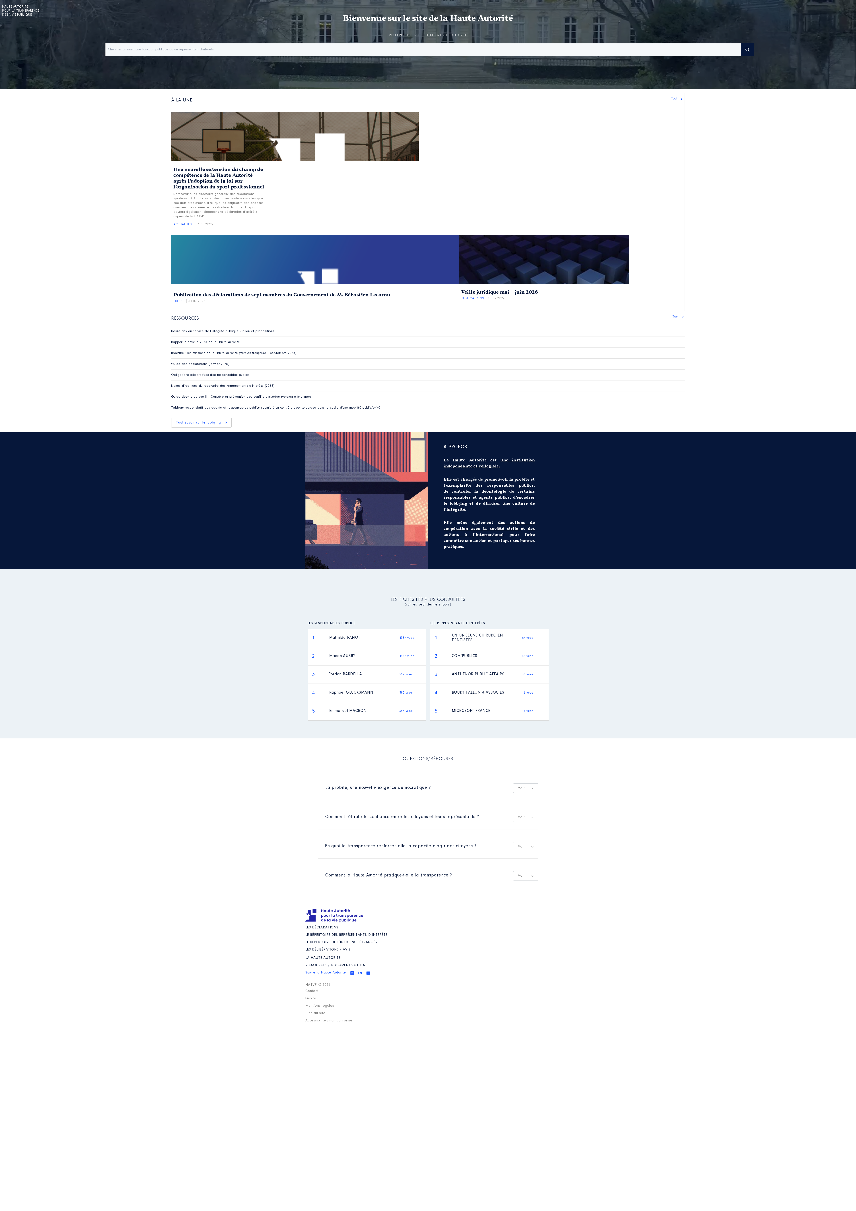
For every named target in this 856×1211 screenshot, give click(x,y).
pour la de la (20, 11)
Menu (851, 10)
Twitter (352, 973)
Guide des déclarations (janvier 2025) (200, 364)
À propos (455, 447)
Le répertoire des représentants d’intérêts (346, 935)
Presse (179, 301)
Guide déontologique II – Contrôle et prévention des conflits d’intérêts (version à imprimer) (241, 397)
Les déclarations (321, 927)
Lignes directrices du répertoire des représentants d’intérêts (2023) (222, 386)
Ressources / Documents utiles (335, 965)
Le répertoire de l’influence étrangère (342, 942)
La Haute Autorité (323, 958)
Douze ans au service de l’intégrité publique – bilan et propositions (222, 331)
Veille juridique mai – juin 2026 (499, 292)
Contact (312, 991)
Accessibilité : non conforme (328, 1020)
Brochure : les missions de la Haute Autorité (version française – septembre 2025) (233, 353)
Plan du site (315, 1013)
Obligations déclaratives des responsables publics (210, 375)
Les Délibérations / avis (327, 949)
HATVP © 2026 (318, 985)
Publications (472, 298)
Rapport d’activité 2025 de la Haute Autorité (205, 342)
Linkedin (360, 972)
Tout (674, 98)
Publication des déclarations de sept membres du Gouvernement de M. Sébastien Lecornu (281, 294)
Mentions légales (319, 1006)
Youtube (368, 973)
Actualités (182, 224)
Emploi (310, 998)
